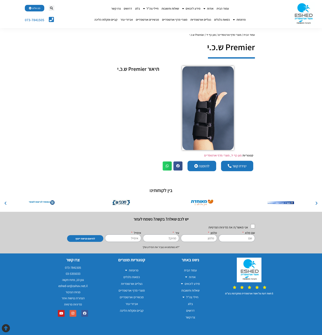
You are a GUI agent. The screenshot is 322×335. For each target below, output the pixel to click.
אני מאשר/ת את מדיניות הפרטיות (228, 227)
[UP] (6, 328)
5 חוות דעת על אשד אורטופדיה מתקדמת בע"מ (249, 293)
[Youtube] (61, 313)
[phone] (51, 19)
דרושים (128, 8)
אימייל (137, 232)
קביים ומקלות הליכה (105, 19)
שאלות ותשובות (170, 8)
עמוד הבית (223, 8)
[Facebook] (84, 313)
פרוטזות (241, 19)
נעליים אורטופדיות (200, 19)
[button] (51, 8)
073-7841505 (34, 20)
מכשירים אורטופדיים (147, 19)
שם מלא (249, 232)
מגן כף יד (211, 34)
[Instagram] (73, 313)
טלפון (213, 232)
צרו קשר (116, 8)
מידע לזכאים (193, 8)
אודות (210, 8)
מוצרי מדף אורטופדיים (174, 19)
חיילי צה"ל (152, 8)
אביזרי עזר (126, 19)
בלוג (137, 8)
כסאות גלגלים (222, 19)
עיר (177, 232)
